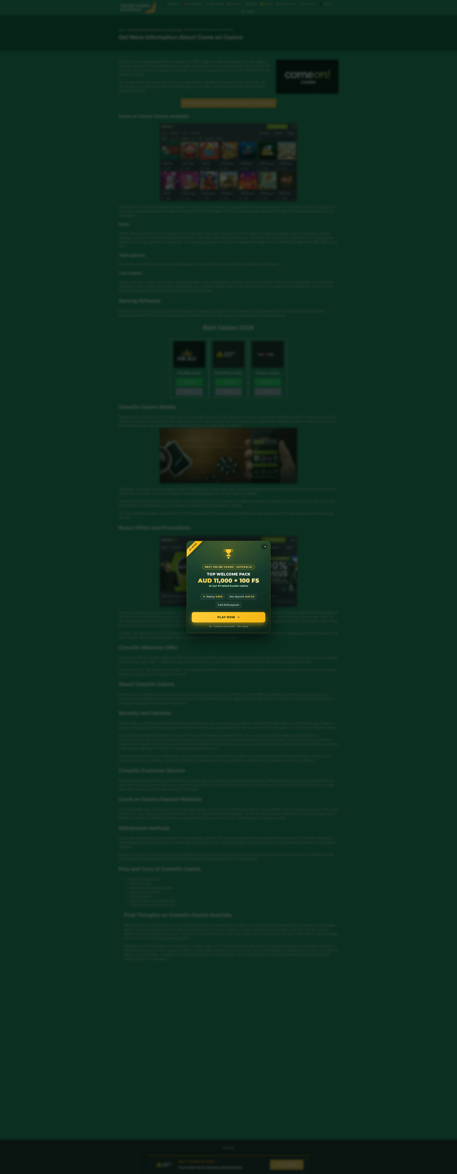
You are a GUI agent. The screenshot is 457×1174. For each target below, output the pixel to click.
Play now (226, 617)
